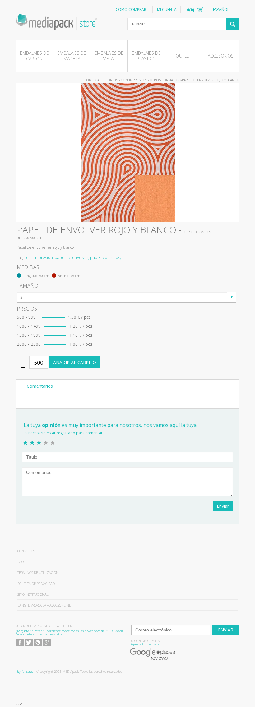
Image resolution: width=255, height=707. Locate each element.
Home (89, 80)
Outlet (183, 56)
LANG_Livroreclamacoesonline (44, 605)
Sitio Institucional (33, 594)
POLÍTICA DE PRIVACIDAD (36, 583)
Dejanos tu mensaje (144, 644)
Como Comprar (131, 9)
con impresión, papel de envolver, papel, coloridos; (73, 257)
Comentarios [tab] (40, 386)
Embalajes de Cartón (34, 56)
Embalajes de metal (109, 56)
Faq (20, 561)
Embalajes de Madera (71, 56)
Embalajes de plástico (146, 56)
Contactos (26, 550)
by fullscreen (26, 671)
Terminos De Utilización (37, 572)
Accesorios (221, 56)
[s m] (126, 297)
